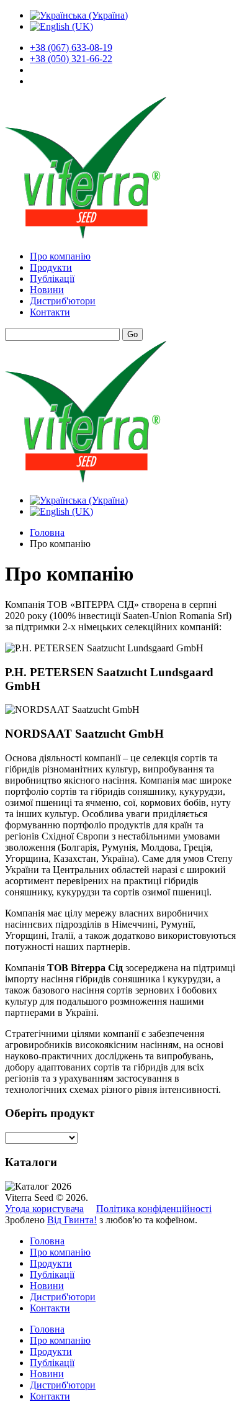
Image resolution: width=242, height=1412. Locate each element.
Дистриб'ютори (63, 301)
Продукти (51, 267)
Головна (47, 532)
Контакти (50, 312)
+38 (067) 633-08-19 (71, 47)
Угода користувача (44, 1208)
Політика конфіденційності (154, 1208)
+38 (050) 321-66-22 (71, 58)
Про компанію (60, 256)
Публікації (52, 278)
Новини (47, 289)
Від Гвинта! (72, 1220)
